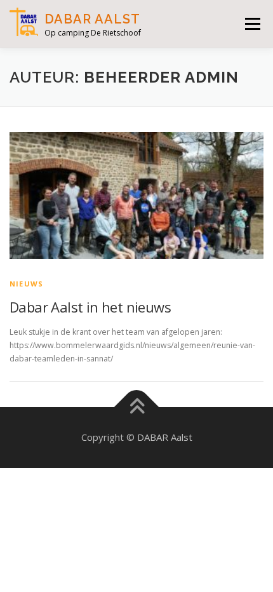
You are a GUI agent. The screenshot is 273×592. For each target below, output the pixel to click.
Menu (251, 23)
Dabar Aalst (92, 19)
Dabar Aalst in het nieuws (90, 306)
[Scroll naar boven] (136, 407)
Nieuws (26, 283)
